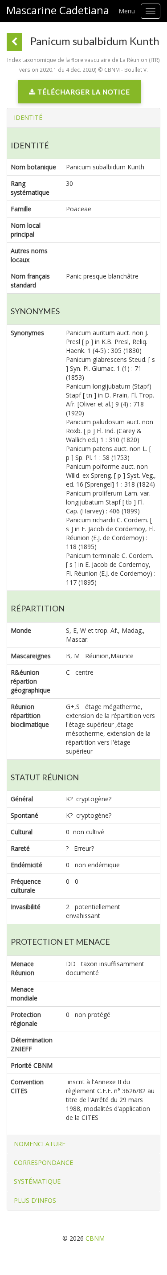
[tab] (83, 117)
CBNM (95, 1238)
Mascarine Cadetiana (57, 10)
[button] (28, 117)
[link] (79, 94)
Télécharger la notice (83, 92)
